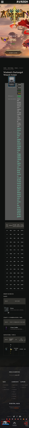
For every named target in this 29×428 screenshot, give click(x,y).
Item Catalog (10, 68)
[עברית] (21, 419)
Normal (20, 87)
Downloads (6, 385)
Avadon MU (17, 375)
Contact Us (23, 387)
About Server (6, 389)
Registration (15, 385)
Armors (16, 68)
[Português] (15, 419)
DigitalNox (16, 407)
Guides (4, 68)
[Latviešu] (18, 419)
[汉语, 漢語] (7, 419)
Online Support (24, 385)
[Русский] (12, 419)
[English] (26, 419)
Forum (14, 387)
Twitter (14, 398)
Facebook (14, 389)
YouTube (14, 396)
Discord (14, 394)
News (5, 387)
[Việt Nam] (10, 419)
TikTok (14, 391)
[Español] (24, 419)
